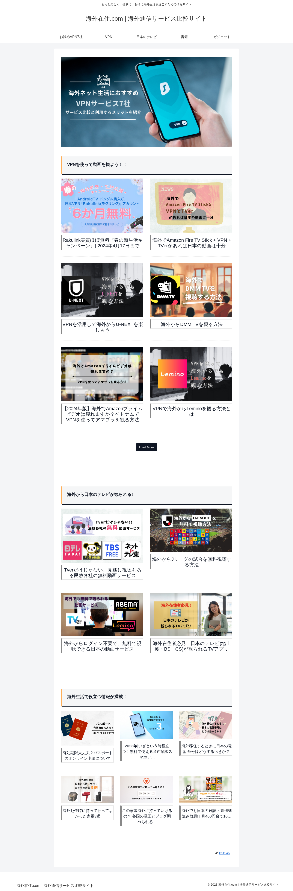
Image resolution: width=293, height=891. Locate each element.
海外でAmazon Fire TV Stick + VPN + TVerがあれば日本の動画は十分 (191, 242)
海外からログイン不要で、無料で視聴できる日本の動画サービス (102, 646)
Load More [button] (146, 447)
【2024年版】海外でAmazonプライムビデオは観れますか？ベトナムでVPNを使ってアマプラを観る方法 (102, 414)
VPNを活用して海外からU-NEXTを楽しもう (102, 327)
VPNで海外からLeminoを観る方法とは (192, 411)
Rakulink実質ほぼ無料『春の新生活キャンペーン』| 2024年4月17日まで (103, 242)
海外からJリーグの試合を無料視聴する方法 (191, 561)
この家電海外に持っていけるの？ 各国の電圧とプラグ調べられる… (147, 816)
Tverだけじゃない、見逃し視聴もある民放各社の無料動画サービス (102, 572)
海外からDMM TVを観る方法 (192, 324)
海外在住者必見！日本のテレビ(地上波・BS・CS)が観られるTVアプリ (192, 646)
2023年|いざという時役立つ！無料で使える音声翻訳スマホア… (147, 751)
